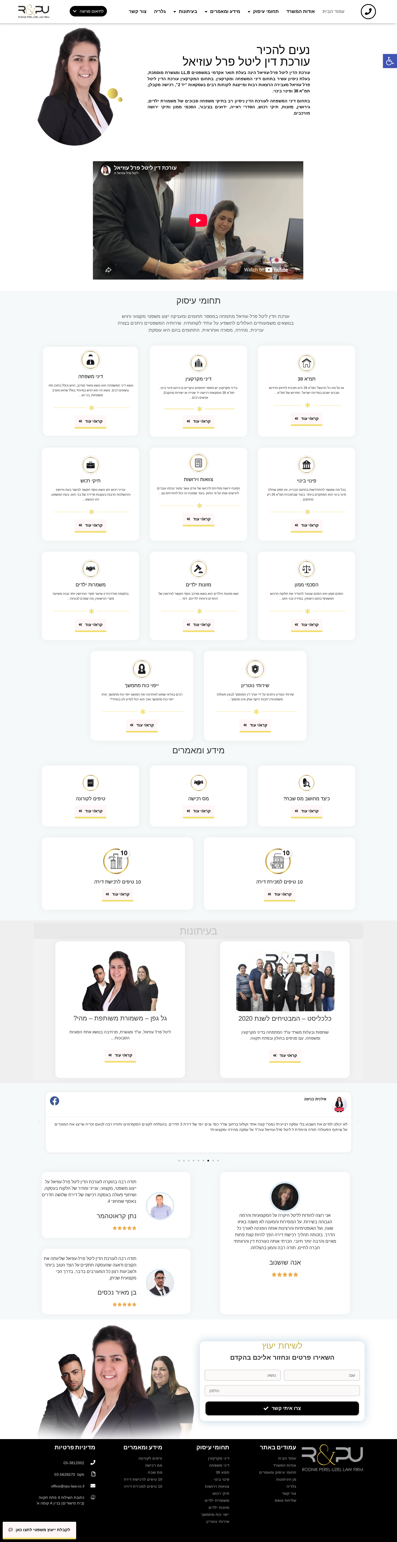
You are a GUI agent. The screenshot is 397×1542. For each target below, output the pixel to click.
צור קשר (137, 11)
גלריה (160, 11)
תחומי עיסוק (266, 11)
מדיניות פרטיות (75, 1447)
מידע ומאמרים (225, 11)
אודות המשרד (300, 11)
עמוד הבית (333, 11)
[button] (88, 11)
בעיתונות (188, 11)
